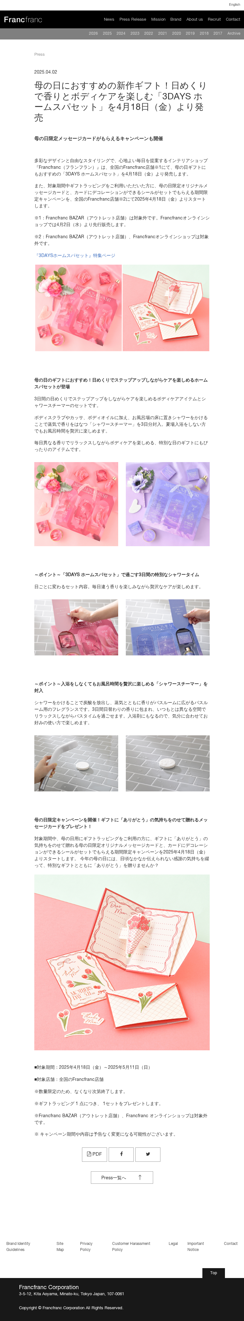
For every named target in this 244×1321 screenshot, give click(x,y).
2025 (107, 34)
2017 (218, 34)
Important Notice (195, 1247)
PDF (96, 1154)
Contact (233, 20)
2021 (162, 34)
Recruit (214, 20)
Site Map (60, 1247)
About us (194, 20)
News (109, 20)
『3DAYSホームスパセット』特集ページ (74, 255)
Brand (175, 20)
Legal (173, 1244)
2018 (204, 34)
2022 (148, 34)
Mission (158, 20)
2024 (121, 34)
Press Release (132, 20)
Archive (233, 34)
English (234, 4)
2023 (135, 34)
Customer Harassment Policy (131, 1247)
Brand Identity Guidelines (18, 1247)
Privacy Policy (86, 1247)
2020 (176, 34)
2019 (190, 34)
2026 (93, 34)
